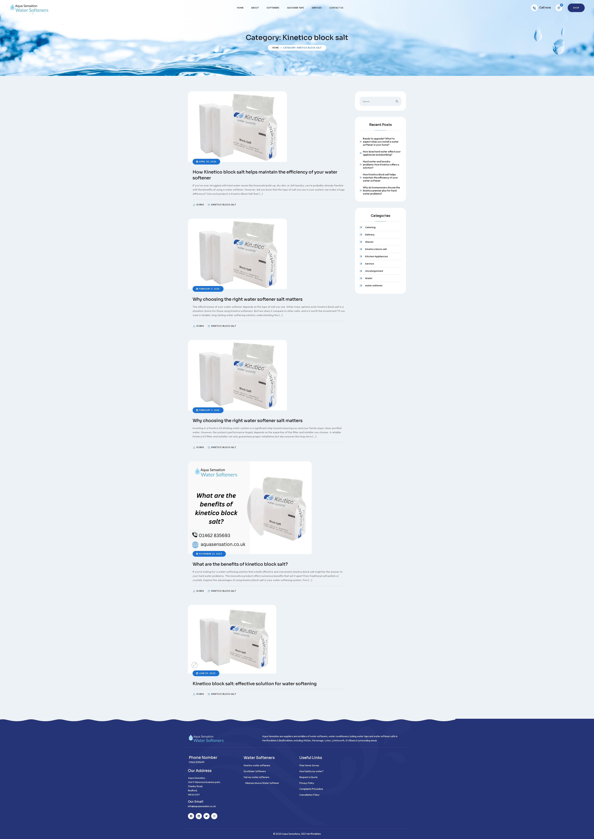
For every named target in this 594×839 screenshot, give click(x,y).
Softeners (273, 7)
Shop (576, 8)
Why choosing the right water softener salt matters (248, 299)
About (255, 7)
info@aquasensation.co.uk (202, 806)
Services (317, 7)
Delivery (369, 234)
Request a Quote (308, 777)
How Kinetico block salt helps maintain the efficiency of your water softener (380, 177)
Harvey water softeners (256, 777)
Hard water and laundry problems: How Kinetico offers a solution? (381, 164)
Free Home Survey (309, 765)
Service (369, 263)
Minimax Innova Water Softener (262, 783)
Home (240, 7)
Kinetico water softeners (257, 765)
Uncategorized (374, 270)
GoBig (200, 204)
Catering (370, 227)
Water (368, 278)
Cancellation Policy (309, 794)
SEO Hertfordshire (311, 833)
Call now (545, 7)
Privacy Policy (306, 783)
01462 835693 (196, 762)
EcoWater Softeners (255, 771)
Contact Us (336, 7)
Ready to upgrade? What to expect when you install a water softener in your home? (381, 141)
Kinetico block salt (376, 249)
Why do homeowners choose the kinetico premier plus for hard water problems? (381, 190)
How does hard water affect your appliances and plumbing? (382, 153)
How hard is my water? (311, 771)
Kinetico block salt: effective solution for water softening (255, 683)
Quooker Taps (295, 7)
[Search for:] (380, 101)
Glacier (369, 241)
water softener (374, 285)
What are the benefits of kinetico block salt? (240, 564)
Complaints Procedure (311, 788)
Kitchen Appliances (376, 256)
